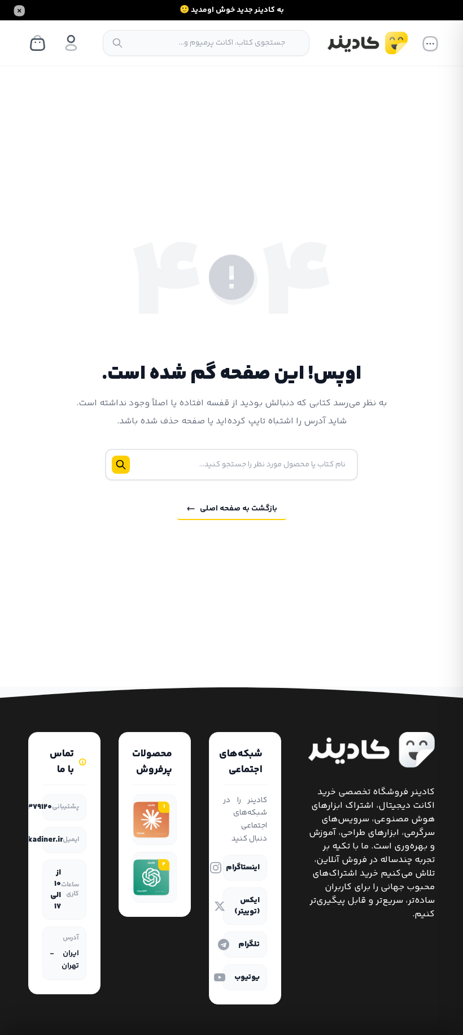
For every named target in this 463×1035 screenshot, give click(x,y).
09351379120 (29, 807)
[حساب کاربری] (71, 43)
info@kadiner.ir (34, 840)
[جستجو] (117, 43)
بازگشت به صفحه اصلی (238, 509)
